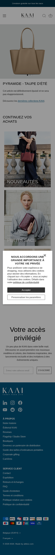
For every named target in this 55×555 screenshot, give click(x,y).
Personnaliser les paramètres (26, 297)
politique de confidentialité (26, 282)
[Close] (45, 255)
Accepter (26, 290)
